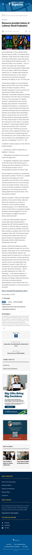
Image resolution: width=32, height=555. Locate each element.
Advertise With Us (7, 485)
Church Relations (6, 304)
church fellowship (18, 302)
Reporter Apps (6, 492)
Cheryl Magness (8, 31)
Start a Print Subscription (9, 482)
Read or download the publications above (14, 291)
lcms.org (8, 544)
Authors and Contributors (10, 368)
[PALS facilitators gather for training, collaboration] (9, 455)
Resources (4, 19)
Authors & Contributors (8, 488)
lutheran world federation (9, 309)
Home (3, 14)
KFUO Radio (25, 546)
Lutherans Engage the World (12, 546)
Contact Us (6, 365)
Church (10, 302)
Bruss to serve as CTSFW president (16, 353)
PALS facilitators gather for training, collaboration (8, 463)
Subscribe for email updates (10, 513)
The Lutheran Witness (20, 544)
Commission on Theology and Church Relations (13, 306)
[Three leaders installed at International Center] (23, 455)
